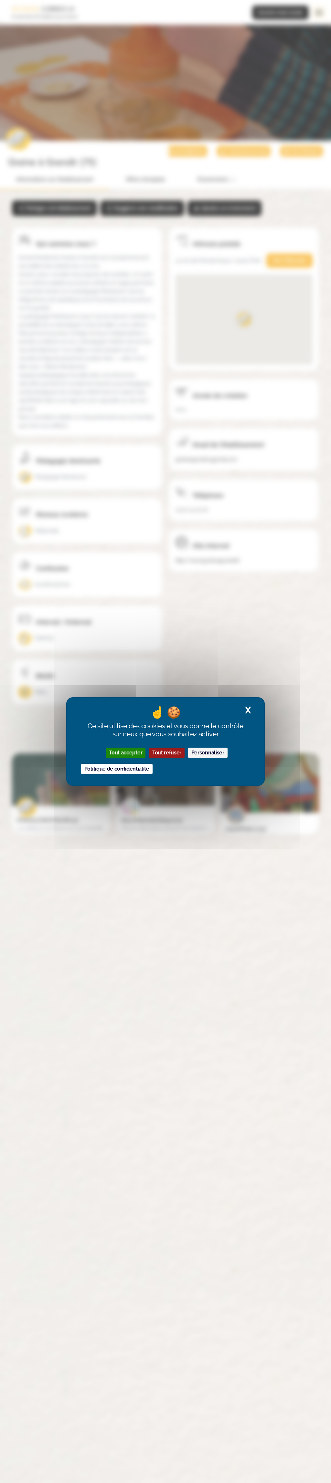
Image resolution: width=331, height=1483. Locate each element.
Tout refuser (166, 753)
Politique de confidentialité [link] (116, 769)
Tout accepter (125, 753)
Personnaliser (207, 753)
